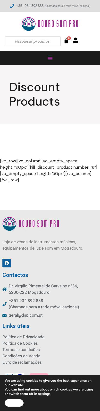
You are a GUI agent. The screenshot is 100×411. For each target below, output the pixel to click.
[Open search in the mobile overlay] (33, 41)
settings (44, 394)
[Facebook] (6, 263)
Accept (14, 403)
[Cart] (66, 41)
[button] (50, 58)
